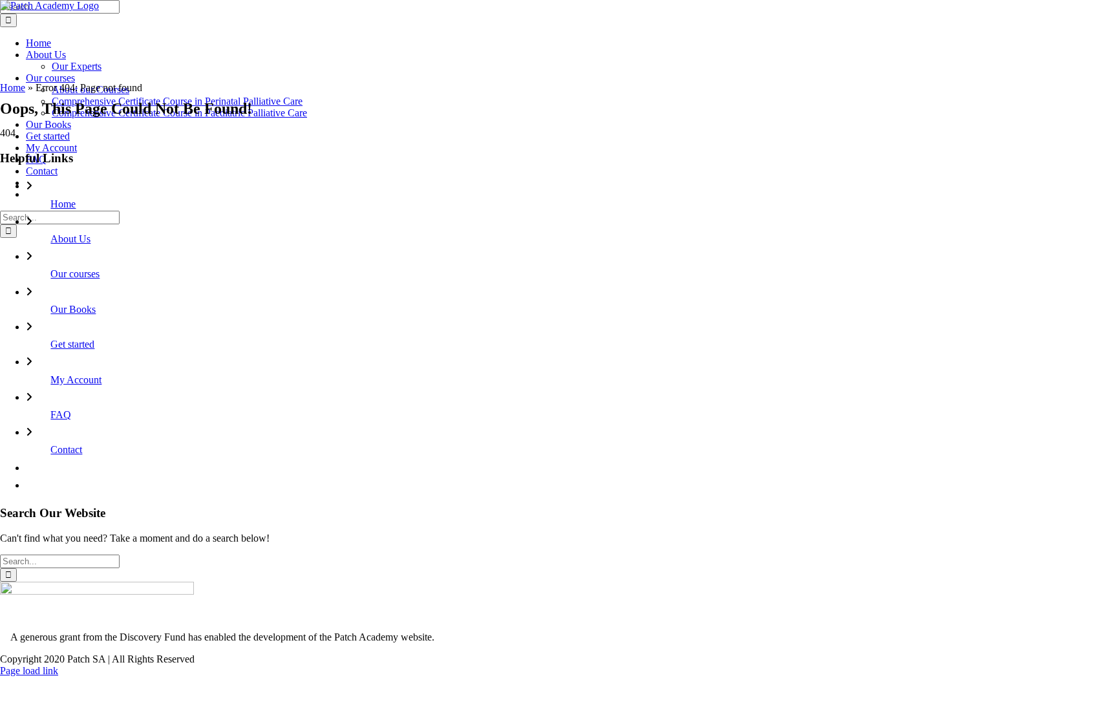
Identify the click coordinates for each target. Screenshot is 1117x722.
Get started (72, 344)
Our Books (73, 309)
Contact (66, 449)
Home (12, 87)
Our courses (75, 273)
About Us (70, 238)
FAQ (60, 414)
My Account (75, 379)
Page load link (29, 670)
